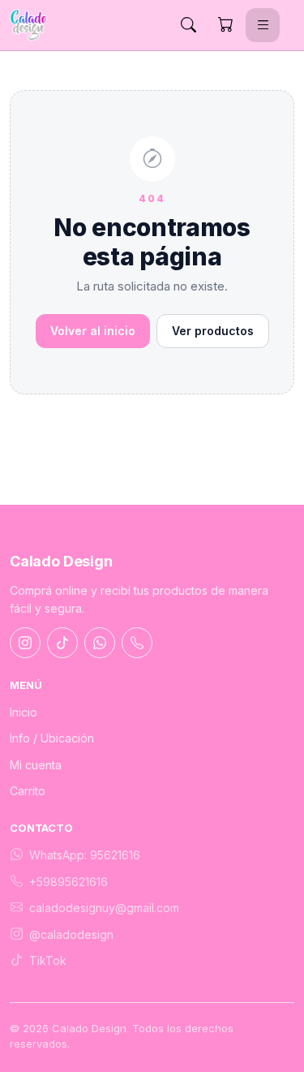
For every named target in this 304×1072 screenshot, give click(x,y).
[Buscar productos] (188, 25)
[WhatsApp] (99, 642)
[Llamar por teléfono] (137, 642)
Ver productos (213, 331)
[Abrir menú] (263, 25)
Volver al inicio (92, 331)
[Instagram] (25, 642)
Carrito (27, 791)
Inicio (23, 712)
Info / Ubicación (52, 738)
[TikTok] (62, 642)
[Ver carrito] (225, 25)
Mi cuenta (36, 765)
